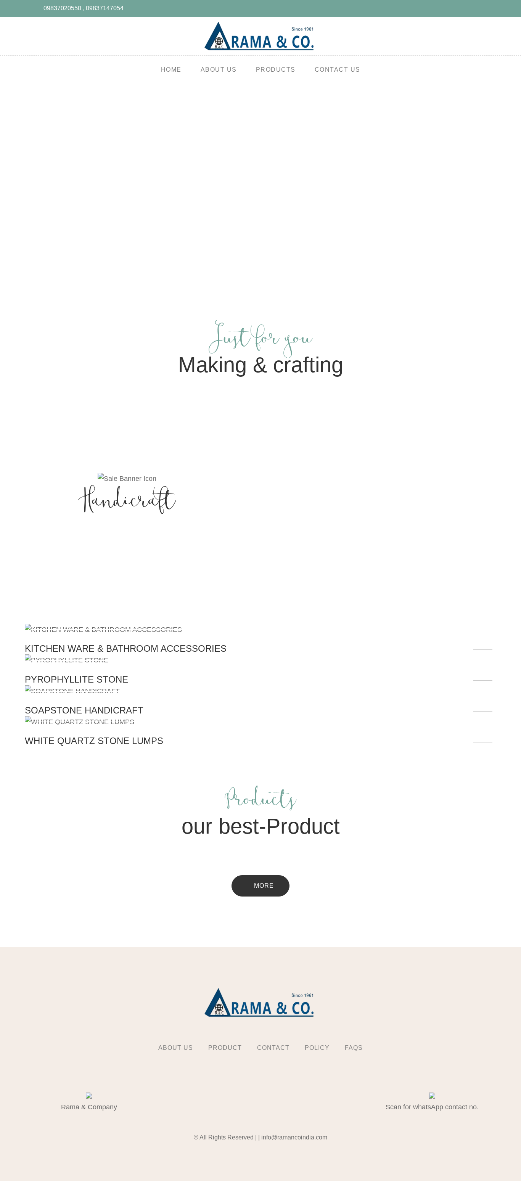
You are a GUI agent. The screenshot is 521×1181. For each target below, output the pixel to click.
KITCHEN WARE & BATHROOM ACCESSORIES (126, 648)
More (263, 885)
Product (225, 1047)
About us (175, 1047)
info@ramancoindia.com (294, 1137)
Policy (317, 1047)
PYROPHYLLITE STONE (76, 679)
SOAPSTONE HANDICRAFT (84, 710)
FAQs (354, 1047)
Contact (273, 1047)
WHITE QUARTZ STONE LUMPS (94, 741)
